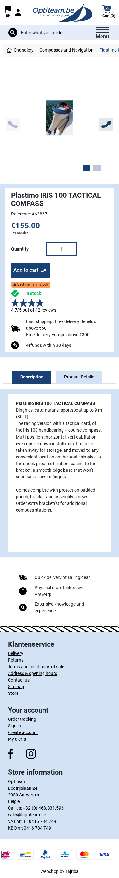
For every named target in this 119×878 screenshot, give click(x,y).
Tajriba (72, 871)
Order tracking (22, 719)
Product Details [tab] (79, 376)
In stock (33, 293)
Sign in (14, 725)
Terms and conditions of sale (36, 666)
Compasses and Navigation (66, 50)
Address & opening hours (32, 673)
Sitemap (16, 686)
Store (13, 693)
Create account (23, 732)
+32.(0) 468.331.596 (43, 808)
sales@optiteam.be (27, 814)
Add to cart (25, 270)
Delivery (15, 653)
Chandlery (24, 50)
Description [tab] (31, 376)
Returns (15, 660)
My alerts (17, 739)
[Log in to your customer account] (18, 12)
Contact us (19, 679)
